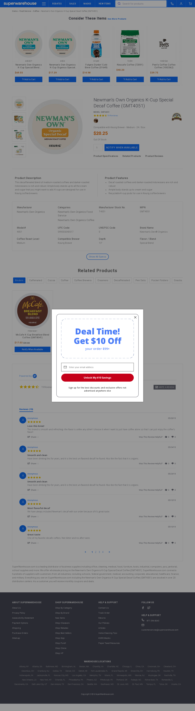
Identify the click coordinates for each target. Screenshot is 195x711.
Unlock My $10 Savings (97, 377)
